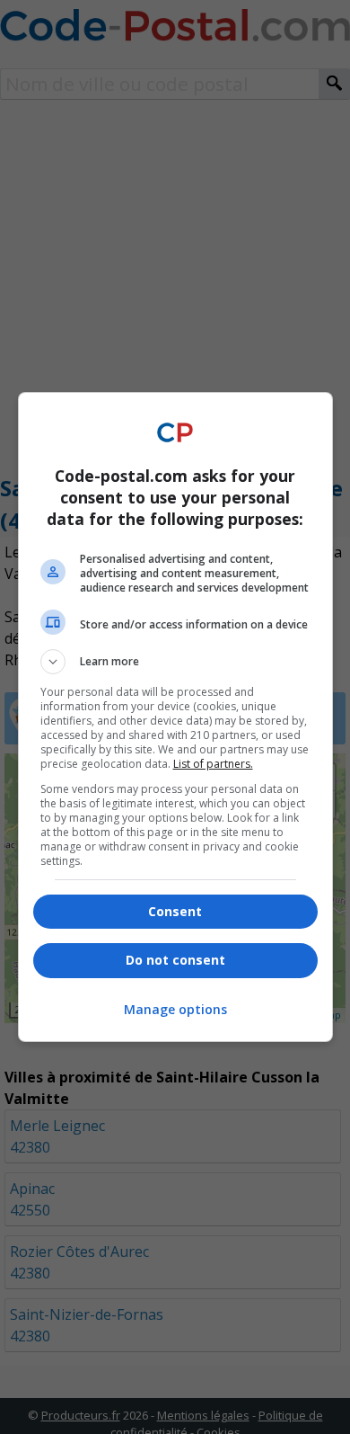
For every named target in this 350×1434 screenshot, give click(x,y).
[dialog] (175, 717)
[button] (175, 661)
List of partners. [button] (213, 763)
